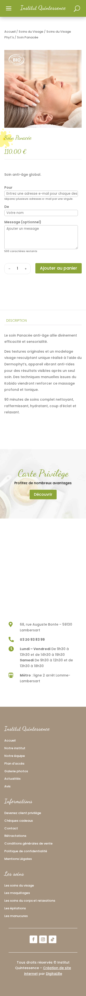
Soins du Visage (31, 31)
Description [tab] (16, 320)
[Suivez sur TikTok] (52, 939)
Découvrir (43, 494)
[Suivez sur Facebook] (33, 939)
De (6, 206)
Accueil (10, 31)
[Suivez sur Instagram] (43, 939)
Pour (8, 187)
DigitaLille (54, 973)
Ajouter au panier (58, 268)
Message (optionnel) (22, 222)
